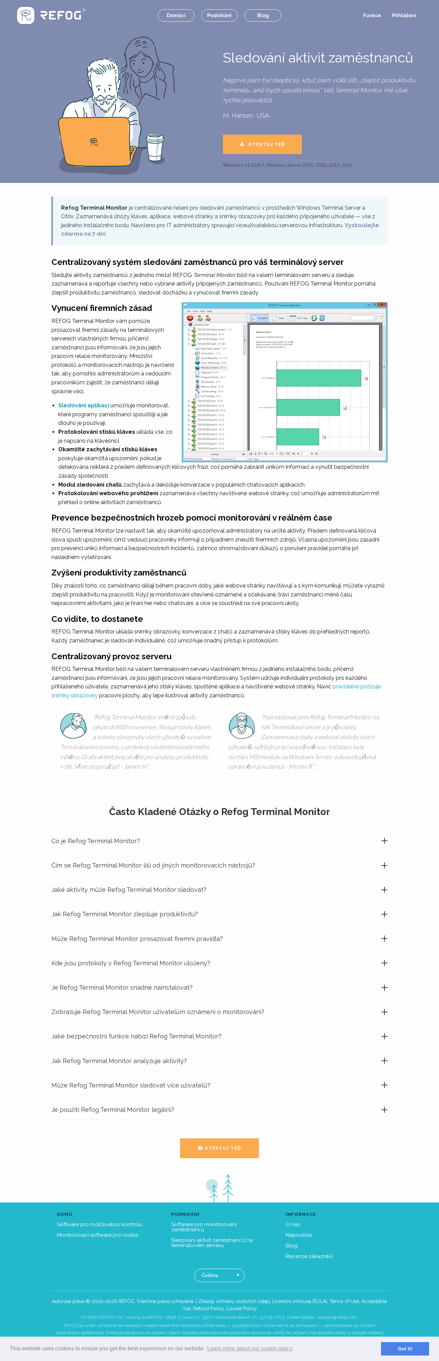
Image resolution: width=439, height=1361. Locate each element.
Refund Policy (208, 1308)
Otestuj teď (264, 144)
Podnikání (219, 15)
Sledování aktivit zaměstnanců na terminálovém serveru (212, 1242)
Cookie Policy (241, 1308)
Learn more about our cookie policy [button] (250, 1348)
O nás (293, 1224)
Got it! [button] (405, 1348)
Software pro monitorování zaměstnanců (204, 1227)
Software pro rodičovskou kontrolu (99, 1224)
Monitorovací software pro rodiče (97, 1235)
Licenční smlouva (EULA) (299, 1301)
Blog (263, 15)
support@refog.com (337, 1317)
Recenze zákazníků (309, 1256)
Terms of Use (344, 1301)
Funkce (372, 15)
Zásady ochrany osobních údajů (234, 1301)
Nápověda (299, 1235)
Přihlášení (404, 15)
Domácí (176, 15)
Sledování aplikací (83, 405)
